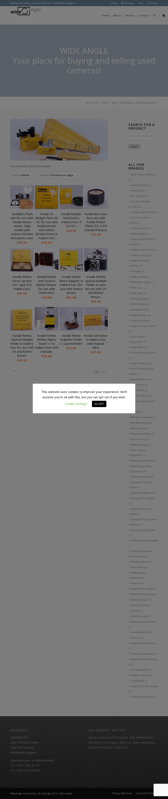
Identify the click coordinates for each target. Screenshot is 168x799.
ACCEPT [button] (99, 404)
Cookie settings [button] (76, 404)
